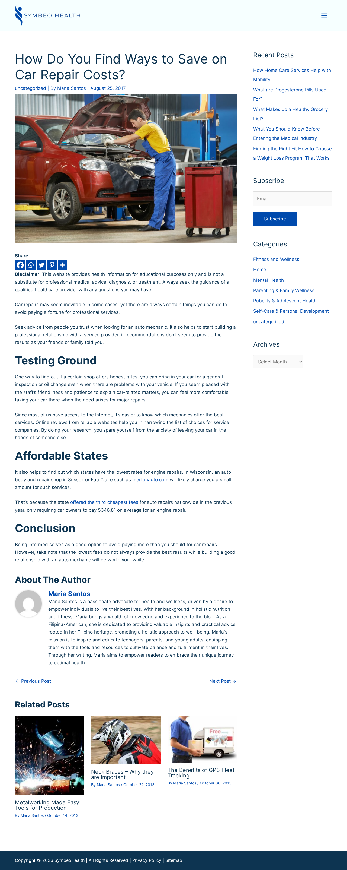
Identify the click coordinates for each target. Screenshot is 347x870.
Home (259, 269)
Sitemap (173, 860)
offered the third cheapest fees (105, 502)
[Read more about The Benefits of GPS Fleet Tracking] (202, 739)
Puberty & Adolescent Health (285, 300)
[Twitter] (41, 265)
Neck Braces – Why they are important (122, 774)
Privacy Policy (146, 860)
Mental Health (268, 280)
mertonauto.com (150, 479)
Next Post (222, 681)
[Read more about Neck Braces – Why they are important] (125, 740)
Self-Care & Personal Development (291, 311)
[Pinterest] (52, 265)
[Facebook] (20, 265)
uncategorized (30, 88)
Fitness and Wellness (276, 259)
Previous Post (33, 681)
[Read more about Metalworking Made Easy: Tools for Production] (49, 755)
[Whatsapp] (31, 265)
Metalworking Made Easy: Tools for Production (48, 805)
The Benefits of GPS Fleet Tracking (201, 773)
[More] (62, 265)
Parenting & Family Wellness (283, 290)
